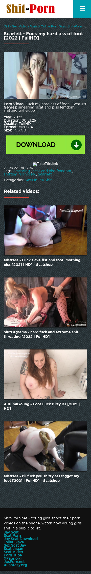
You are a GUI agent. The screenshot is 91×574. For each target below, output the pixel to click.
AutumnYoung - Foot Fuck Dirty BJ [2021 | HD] (42, 406)
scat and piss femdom (52, 171)
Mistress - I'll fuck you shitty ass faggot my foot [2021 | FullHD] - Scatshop (41, 478)
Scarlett (45, 174)
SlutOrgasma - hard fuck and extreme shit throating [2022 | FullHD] (41, 334)
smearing (22, 171)
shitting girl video (19, 174)
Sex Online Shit (38, 180)
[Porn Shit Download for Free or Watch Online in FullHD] (31, 9)
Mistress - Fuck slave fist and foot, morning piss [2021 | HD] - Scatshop (42, 262)
